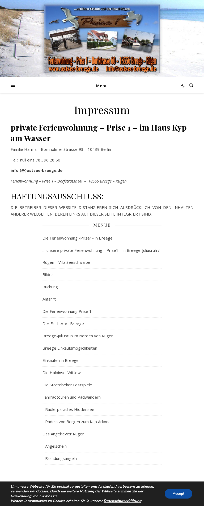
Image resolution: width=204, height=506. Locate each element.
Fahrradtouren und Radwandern (71, 397)
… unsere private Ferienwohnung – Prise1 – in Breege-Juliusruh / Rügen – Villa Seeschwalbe (101, 256)
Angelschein (56, 446)
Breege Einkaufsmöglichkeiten (69, 348)
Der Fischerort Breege (63, 323)
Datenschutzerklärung (122, 500)
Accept (178, 493)
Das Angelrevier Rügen (63, 433)
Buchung (50, 286)
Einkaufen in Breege (60, 360)
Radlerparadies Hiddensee (69, 409)
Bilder (47, 274)
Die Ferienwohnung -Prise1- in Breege (77, 238)
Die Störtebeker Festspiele (67, 384)
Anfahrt (49, 299)
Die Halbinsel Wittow (61, 372)
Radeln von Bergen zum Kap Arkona (77, 421)
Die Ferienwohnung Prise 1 (67, 311)
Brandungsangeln (61, 458)
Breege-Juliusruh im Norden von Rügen (77, 335)
